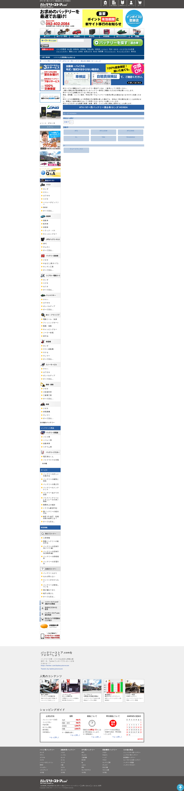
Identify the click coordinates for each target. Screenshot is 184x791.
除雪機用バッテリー (129, 757)
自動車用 (46, 443)
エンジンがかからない (51, 580)
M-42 (95, 51)
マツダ (63, 762)
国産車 (45, 220)
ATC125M (103, 131)
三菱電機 (84, 757)
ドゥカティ (43, 767)
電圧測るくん (48, 456)
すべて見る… (48, 211)
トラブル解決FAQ (50, 508)
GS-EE (84, 760)
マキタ (104, 760)
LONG (80, 51)
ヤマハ (45, 192)
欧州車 (45, 224)
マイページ (131, 5)
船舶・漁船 (47, 326)
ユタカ (84, 765)
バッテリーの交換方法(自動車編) (51, 552)
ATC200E (130, 131)
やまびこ (105, 755)
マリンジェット (110, 51)
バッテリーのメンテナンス (51, 488)
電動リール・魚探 (50, 319)
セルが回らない (49, 576)
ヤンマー (46, 356)
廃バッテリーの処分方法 (51, 512)
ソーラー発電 (48, 333)
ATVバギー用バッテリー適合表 (74, 61)
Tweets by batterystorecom (52, 669)
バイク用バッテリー (47, 750)
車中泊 (133, 51)
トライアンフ (44, 770)
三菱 (62, 765)
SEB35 (97, 49)
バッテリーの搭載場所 (51, 557)
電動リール (73, 51)
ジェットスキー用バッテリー (131, 752)
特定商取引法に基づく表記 (56, 785)
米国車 (45, 227)
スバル (63, 760)
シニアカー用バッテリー (130, 755)
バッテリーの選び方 (51, 484)
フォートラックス (76, 149)
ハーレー (104, 49)
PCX (110, 49)
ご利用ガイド (122, 5)
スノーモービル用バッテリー (131, 760)
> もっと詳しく (54, 737)
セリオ (45, 286)
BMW (45, 207)
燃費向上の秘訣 (49, 505)
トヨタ (63, 752)
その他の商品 (128, 750)
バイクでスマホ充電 (126, 49)
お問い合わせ (85, 785)
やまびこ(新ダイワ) (50, 263)
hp (82, 762)
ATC (76, 131)
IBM (83, 767)
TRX (103, 137)
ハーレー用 (47, 440)
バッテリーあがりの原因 (51, 493)
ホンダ (98, 61)
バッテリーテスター (129, 765)
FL (76, 137)
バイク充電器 (61, 49)
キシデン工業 (48, 267)
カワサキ (46, 196)
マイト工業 (105, 770)
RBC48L (90, 49)
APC (45, 244)
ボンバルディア (49, 306)
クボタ (45, 260)
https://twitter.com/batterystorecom (55, 665)
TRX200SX (130, 137)
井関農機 (46, 412)
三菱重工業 (47, 395)
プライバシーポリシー (73, 785)
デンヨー (105, 765)
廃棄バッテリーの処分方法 (51, 542)
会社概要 (43, 785)
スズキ (45, 199)
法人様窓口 (114, 5)
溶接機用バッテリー (109, 750)
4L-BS (69, 49)
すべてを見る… (49, 521)
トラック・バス (49, 230)
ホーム (105, 5)
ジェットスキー (62, 51)
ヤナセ (45, 352)
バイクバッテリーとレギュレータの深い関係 (51, 499)
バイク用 (46, 437)
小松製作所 (47, 392)
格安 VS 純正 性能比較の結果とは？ (51, 517)
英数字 (66, 122)
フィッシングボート (51, 323)
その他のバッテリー (47, 422)
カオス (116, 49)
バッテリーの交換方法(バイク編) (51, 547)
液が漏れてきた (49, 590)
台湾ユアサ (88, 51)
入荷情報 (46, 538)
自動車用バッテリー (68, 750)
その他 (44, 463)
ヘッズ (104, 757)
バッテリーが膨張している (51, 586)
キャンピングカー (123, 51)
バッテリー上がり (50, 573)
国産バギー (91, 61)
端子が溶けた (48, 593)
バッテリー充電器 (128, 762)
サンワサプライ (86, 770)
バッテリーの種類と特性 (51, 480)
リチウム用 (47, 447)
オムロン (46, 247)
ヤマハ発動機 (48, 349)
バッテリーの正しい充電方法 (51, 475)
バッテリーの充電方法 (51, 562)
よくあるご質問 (96, 785)
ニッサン (63, 755)
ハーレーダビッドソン (51, 203)
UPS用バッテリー (88, 750)
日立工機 (105, 767)
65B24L (83, 49)
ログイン (50, 127)
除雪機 (100, 51)
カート (140, 5)
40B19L (76, 49)
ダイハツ (63, 770)
